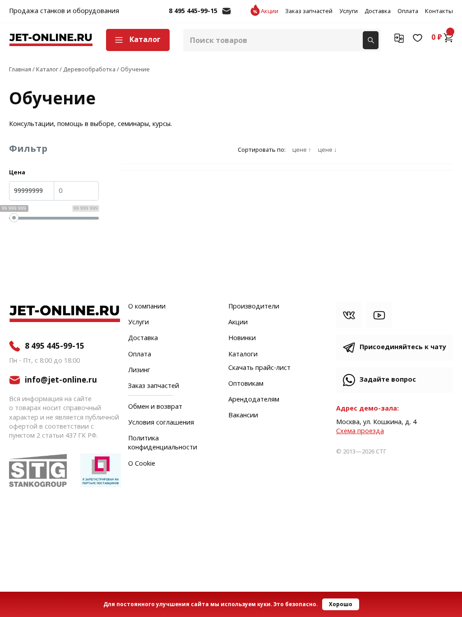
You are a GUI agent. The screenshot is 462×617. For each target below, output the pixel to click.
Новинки (242, 338)
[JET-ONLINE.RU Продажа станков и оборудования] (50, 40)
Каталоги (243, 354)
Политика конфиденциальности (162, 443)
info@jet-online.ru (226, 15)
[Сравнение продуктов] (399, 37)
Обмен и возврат (155, 406)
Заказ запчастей (309, 11)
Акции (269, 11)
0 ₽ (436, 37)
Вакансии (243, 415)
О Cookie (141, 463)
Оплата (407, 11)
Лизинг (139, 370)
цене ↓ (327, 150)
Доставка (378, 11)
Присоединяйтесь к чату (403, 347)
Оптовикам (245, 383)
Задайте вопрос (388, 379)
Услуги (348, 11)
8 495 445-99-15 (193, 11)
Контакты (439, 11)
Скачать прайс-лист (259, 368)
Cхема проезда (360, 431)
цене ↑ (301, 150)
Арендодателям (253, 399)
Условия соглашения (161, 422)
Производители (253, 306)
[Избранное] (417, 37)
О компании (147, 306)
